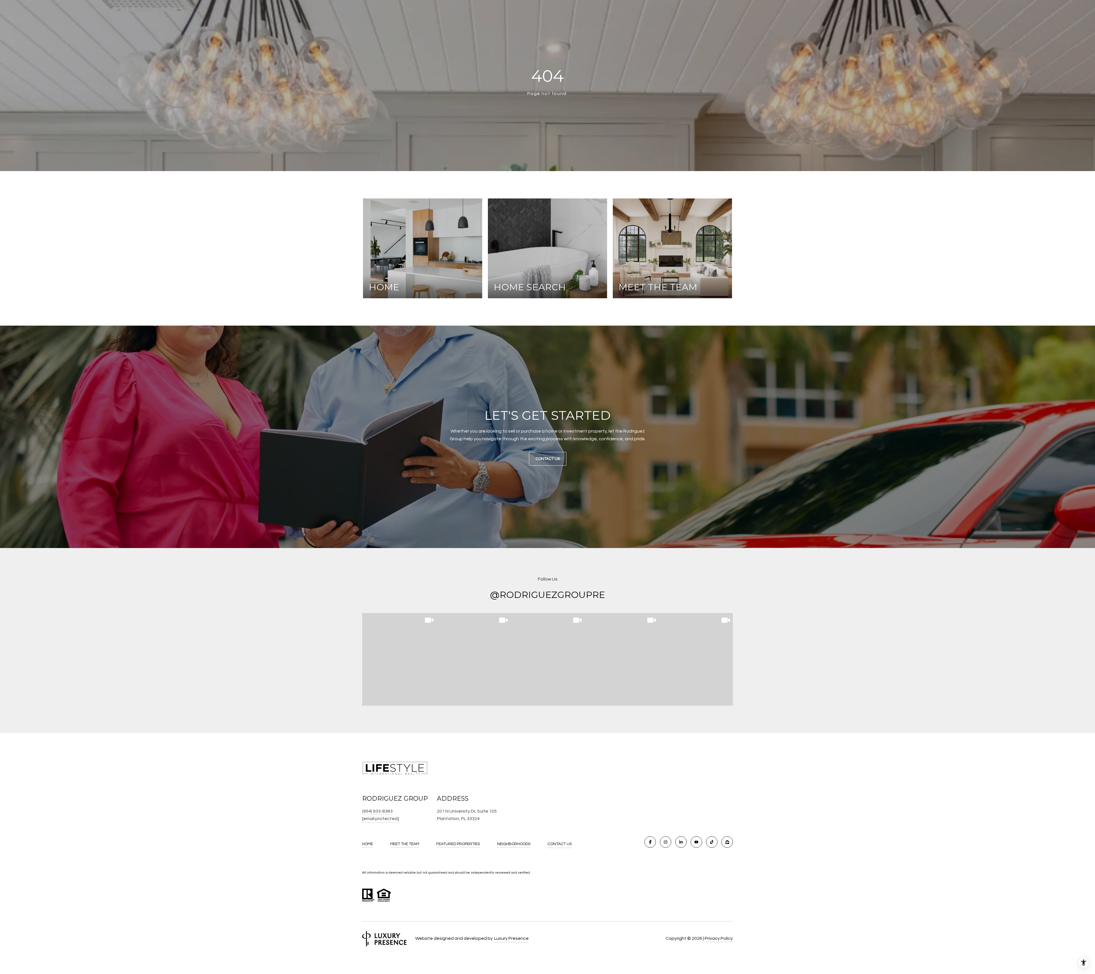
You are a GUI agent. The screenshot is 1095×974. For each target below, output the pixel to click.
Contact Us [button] (548, 459)
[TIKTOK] (711, 842)
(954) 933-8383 (377, 811)
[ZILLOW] (727, 842)
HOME (367, 844)
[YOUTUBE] (696, 842)
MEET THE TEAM (404, 844)
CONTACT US (560, 844)
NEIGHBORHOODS (513, 844)
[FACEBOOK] (650, 842)
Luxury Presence (511, 938)
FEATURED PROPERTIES (458, 844)
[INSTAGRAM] (665, 842)
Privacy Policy (719, 938)
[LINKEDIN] (681, 842)
